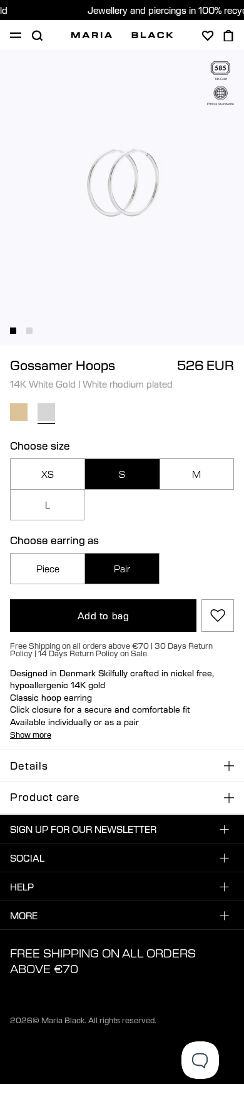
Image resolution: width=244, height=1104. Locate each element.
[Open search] (37, 35)
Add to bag (104, 615)
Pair (122, 568)
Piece (47, 568)
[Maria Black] (122, 35)
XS (47, 474)
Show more (30, 734)
